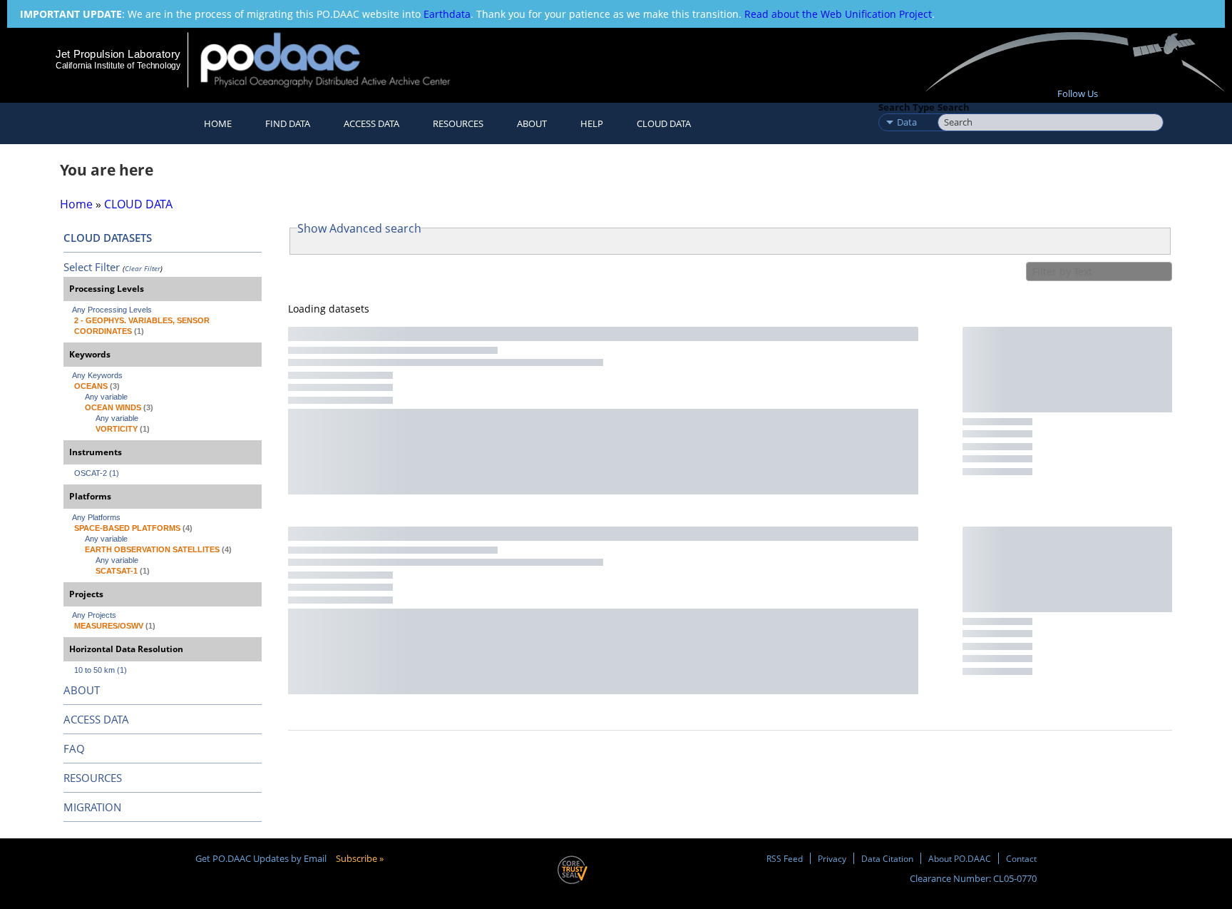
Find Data (287, 123)
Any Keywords (97, 375)
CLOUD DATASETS (107, 237)
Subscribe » (360, 858)
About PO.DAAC (959, 858)
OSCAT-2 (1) (96, 473)
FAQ (74, 748)
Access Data (371, 123)
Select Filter (91, 267)
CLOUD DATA (664, 123)
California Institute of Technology (118, 66)
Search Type (906, 107)
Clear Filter (142, 268)
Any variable (106, 396)
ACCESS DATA (96, 719)
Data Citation (887, 858)
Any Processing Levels (112, 309)
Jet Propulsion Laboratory (118, 54)
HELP (591, 123)
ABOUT (81, 690)
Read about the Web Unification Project (838, 14)
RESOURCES (458, 123)
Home (218, 123)
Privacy (832, 858)
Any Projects (94, 615)
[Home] (337, 59)
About (532, 123)
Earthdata (447, 14)
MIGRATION (92, 807)
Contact (1021, 858)
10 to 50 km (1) (100, 670)
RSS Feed (784, 858)
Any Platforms (96, 517)
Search (954, 107)
